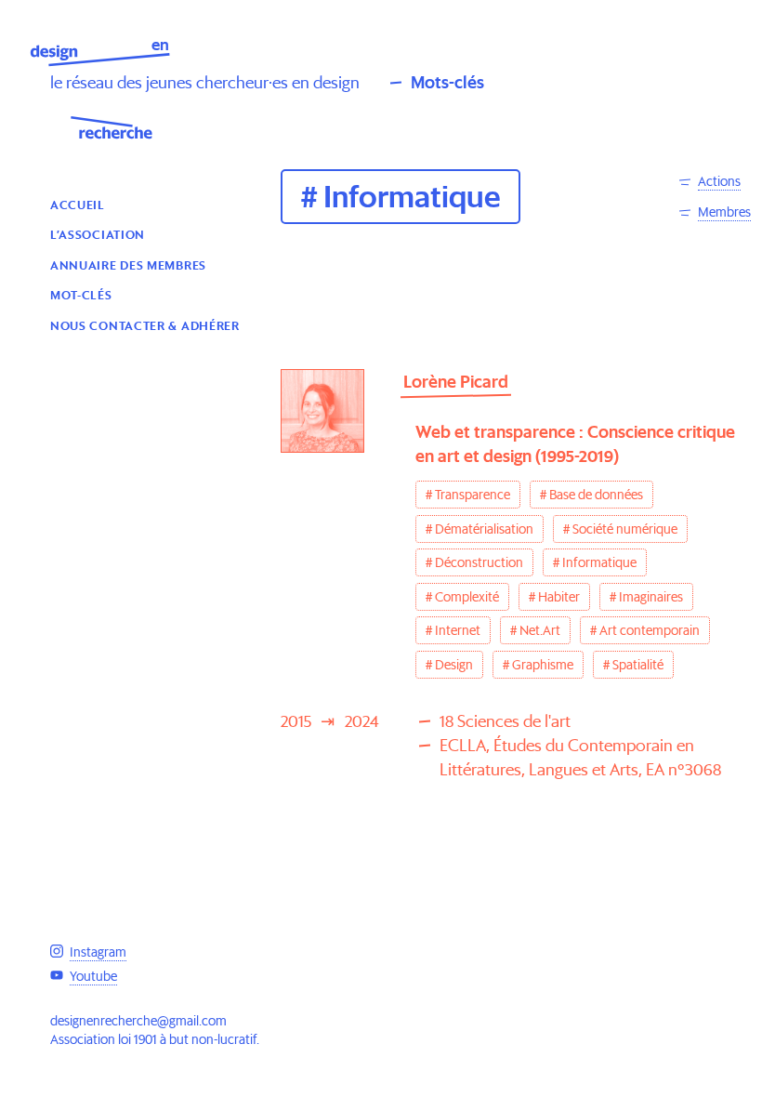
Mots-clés (447, 82)
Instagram (98, 952)
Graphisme (542, 664)
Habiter (559, 596)
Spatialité (637, 664)
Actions (719, 181)
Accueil (77, 204)
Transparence (472, 494)
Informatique (599, 562)
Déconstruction (479, 562)
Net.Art (539, 630)
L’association (97, 234)
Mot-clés (81, 294)
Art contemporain (649, 630)
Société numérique (624, 529)
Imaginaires (651, 596)
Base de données (596, 494)
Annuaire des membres (128, 264)
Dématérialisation (484, 529)
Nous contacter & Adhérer (145, 325)
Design (454, 664)
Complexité (467, 596)
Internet (457, 630)
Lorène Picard (455, 381)
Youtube (93, 976)
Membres (724, 212)
